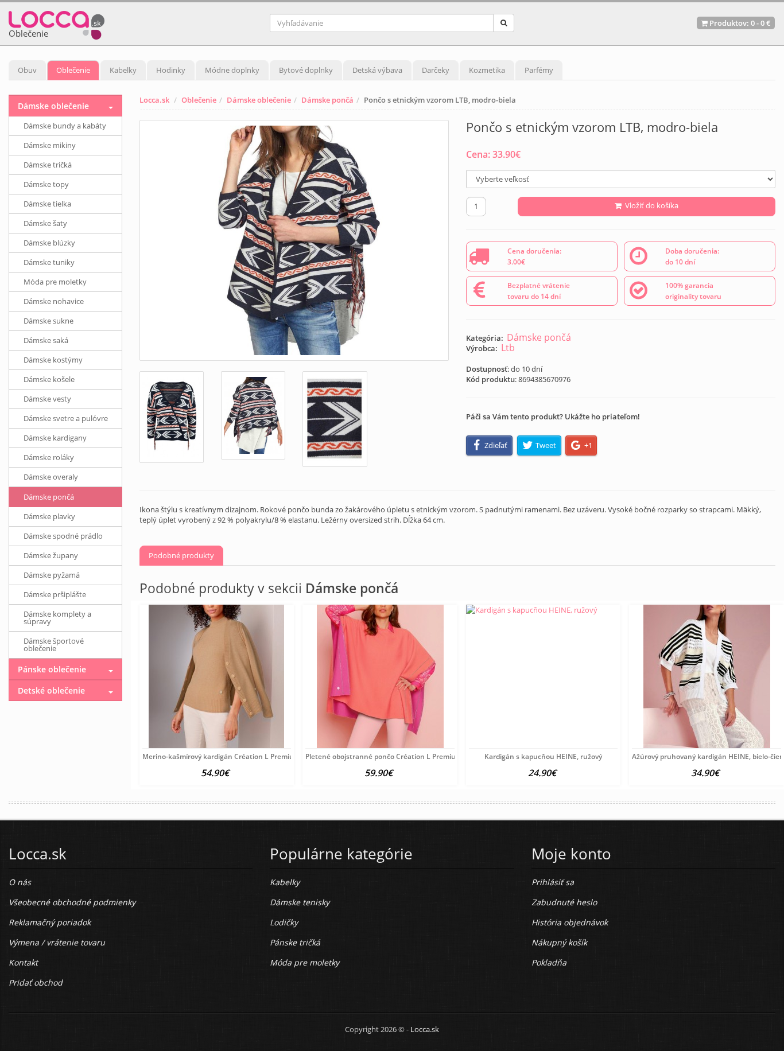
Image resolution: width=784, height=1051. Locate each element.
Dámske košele (49, 379)
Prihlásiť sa (552, 882)
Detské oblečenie (51, 690)
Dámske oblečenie (259, 100)
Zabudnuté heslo (564, 902)
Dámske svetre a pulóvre (66, 418)
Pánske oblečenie (52, 669)
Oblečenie (73, 70)
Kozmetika (487, 70)
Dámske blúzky (49, 243)
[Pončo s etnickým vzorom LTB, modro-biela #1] (171, 417)
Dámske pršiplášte (55, 594)
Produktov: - (739, 23)
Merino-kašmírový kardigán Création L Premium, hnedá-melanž (246, 756)
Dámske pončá (327, 100)
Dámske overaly (51, 477)
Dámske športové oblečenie (54, 644)
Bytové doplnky (306, 70)
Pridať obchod (36, 982)
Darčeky (435, 70)
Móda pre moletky (55, 282)
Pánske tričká (295, 942)
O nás (20, 882)
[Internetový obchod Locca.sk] (56, 22)
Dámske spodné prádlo (63, 536)
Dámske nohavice (54, 301)
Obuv (27, 70)
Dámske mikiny (50, 145)
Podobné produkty (181, 555)
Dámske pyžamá (52, 575)
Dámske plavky (49, 516)
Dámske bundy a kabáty (65, 125)
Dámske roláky (49, 457)
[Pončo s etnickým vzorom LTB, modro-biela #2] (253, 415)
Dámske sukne (48, 321)
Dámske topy (46, 184)
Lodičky (284, 922)
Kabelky (123, 70)
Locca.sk (154, 100)
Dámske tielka (47, 203)
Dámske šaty (45, 223)
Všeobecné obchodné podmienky (72, 902)
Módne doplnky (232, 70)
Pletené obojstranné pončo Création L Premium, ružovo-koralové (411, 756)
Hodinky (170, 70)
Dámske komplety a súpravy (57, 617)
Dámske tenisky (299, 902)
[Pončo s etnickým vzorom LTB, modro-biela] (294, 240)
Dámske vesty (47, 399)
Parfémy (539, 70)
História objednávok (569, 922)
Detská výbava (377, 70)
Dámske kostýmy (53, 360)
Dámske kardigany (55, 438)
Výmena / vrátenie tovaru (57, 942)
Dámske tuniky (49, 262)
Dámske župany (51, 555)
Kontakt (23, 962)
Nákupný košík (559, 942)
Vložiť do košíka (650, 205)
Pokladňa (548, 962)
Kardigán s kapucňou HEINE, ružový (543, 756)
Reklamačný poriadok (50, 922)
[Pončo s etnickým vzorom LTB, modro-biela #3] (334, 419)
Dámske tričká (48, 164)
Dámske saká (46, 340)
